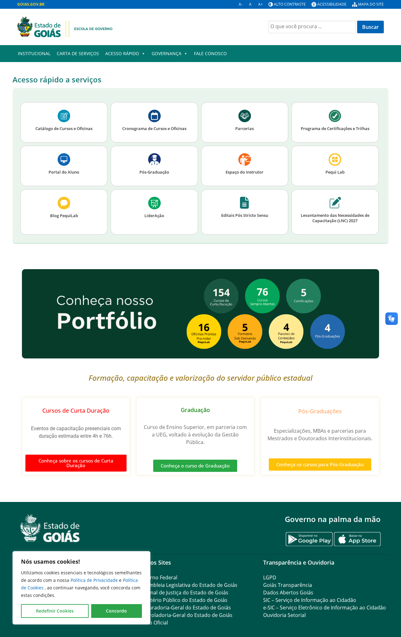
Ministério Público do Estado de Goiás (182, 600)
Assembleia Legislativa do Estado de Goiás (187, 585)
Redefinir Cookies (55, 611)
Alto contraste (290, 4)
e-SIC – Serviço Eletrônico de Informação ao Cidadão (324, 607)
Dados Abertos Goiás (288, 592)
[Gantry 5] (50, 528)
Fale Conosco (210, 53)
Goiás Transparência (287, 585)
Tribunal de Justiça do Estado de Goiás (183, 592)
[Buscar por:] (312, 26)
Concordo (116, 611)
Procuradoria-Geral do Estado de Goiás (184, 607)
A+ (260, 4)
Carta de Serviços (78, 53)
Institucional (34, 53)
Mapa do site (371, 4)
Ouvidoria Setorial (284, 615)
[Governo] (64, 26)
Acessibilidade (331, 4)
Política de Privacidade (94, 580)
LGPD (269, 577)
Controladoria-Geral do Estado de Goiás (185, 615)
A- (240, 4)
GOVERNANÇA (166, 53)
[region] (81, 587)
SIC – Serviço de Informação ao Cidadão (309, 600)
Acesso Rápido (122, 53)
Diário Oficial (153, 622)
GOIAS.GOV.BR (30, 4)
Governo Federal (157, 577)
